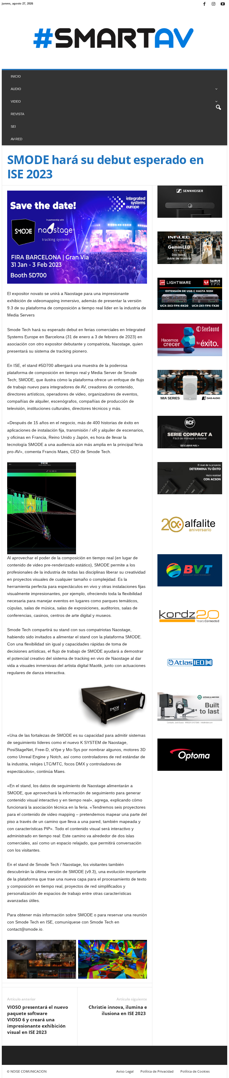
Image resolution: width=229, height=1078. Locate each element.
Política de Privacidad (157, 1071)
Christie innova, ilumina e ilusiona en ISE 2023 (118, 1010)
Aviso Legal (125, 1071)
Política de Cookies (195, 1071)
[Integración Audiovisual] (114, 39)
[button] (218, 107)
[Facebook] (204, 4)
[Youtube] (222, 4)
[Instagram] (213, 4)
